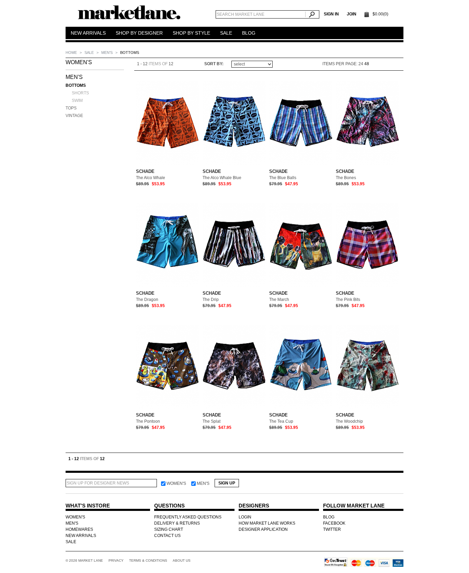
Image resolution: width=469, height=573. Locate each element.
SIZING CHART (168, 529)
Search (312, 14)
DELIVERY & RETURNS (177, 523)
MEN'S (107, 52)
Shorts (80, 93)
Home (72, 52)
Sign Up (226, 483)
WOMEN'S (79, 62)
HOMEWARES (79, 529)
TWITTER (332, 529)
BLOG (328, 517)
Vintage (74, 115)
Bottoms (76, 85)
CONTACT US (167, 535)
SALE (89, 52)
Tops (71, 108)
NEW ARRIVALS (81, 535)
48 (366, 63)
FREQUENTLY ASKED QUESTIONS (187, 517)
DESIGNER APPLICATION (263, 529)
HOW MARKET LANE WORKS (267, 523)
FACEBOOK (334, 523)
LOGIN (245, 517)
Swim (77, 100)
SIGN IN (331, 14)
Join (351, 14)
